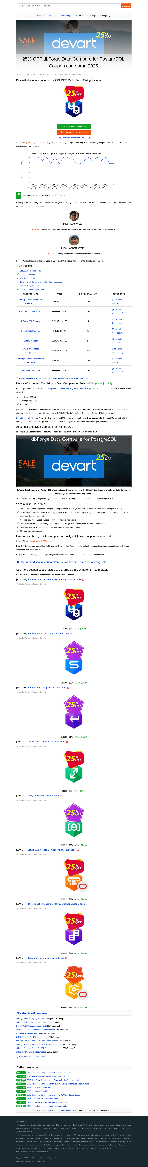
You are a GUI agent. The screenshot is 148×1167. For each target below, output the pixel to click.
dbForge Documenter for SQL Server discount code (37, 1041)
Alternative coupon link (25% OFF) (76, 138)
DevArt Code (30, 331)
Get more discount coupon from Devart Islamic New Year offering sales (64, 562)
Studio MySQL (30, 311)
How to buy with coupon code (32, 289)
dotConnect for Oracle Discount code (46, 958)
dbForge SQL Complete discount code (32, 1022)
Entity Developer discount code (29, 1033)
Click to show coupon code (75, 126)
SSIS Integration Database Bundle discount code (47, 1088)
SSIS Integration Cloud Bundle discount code (45, 1091)
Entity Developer (31, 341)
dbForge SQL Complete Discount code (47, 687)
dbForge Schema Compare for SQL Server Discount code (56, 904)
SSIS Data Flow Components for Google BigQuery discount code (53, 1095)
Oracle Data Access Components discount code (35, 1030)
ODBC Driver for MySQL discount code (32, 1037)
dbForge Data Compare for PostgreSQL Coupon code (54, 579)
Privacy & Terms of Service (39, 1152)
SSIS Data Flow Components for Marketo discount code (49, 1073)
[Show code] (117, 300)
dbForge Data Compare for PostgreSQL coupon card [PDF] (70, 389)
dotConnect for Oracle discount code (31, 1052)
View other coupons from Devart (32, 1057)
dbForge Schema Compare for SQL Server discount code (39, 1044)
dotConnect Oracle (31, 370)
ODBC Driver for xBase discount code (42, 1099)
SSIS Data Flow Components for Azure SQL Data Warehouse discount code (58, 1084)
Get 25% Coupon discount (30, 271)
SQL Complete (31, 321)
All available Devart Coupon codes (32, 1013)
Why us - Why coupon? (29, 286)
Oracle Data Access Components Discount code (52, 850)
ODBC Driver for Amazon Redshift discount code (47, 1102)
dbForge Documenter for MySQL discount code (46, 1076)
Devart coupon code (73, 74)
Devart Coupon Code (25, 418)
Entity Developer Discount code (43, 795)
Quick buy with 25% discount (75, 132)
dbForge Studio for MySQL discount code (33, 1019)
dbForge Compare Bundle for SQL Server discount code (39, 1048)
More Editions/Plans (28, 278)
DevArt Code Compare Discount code (46, 741)
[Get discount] (117, 303)
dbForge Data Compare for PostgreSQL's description (41, 282)
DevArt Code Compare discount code (31, 1026)
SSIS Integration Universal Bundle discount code (47, 1106)
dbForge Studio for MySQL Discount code (48, 633)
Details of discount (27, 275)
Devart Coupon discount (37, 584)
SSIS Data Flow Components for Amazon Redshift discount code (53, 1080)
